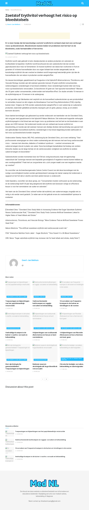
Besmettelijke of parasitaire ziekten (71, 359)
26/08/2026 (9, 308)
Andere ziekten (39, 296)
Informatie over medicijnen (16, 296)
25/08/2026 (37, 308)
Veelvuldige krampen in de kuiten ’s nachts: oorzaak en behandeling (16, 334)
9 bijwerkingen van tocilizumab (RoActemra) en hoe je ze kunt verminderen (45, 334)
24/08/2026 (9, 340)
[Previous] (42, 379)
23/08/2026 (37, 340)
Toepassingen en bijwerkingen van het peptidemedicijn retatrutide (17, 303)
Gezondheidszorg (16, 10)
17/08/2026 (64, 369)
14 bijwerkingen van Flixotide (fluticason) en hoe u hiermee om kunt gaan (71, 334)
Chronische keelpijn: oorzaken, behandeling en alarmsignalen (71, 365)
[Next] (46, 379)
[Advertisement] (44, 36)
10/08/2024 (27, 24)
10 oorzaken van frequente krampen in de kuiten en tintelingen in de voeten (70, 303)
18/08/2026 (9, 371)
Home (7, 10)
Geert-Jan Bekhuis (13, 24)
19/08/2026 (64, 340)
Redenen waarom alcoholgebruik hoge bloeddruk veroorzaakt (45, 366)
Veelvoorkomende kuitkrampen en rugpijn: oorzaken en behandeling (42, 303)
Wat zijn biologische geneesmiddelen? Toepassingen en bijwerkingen (17, 366)
